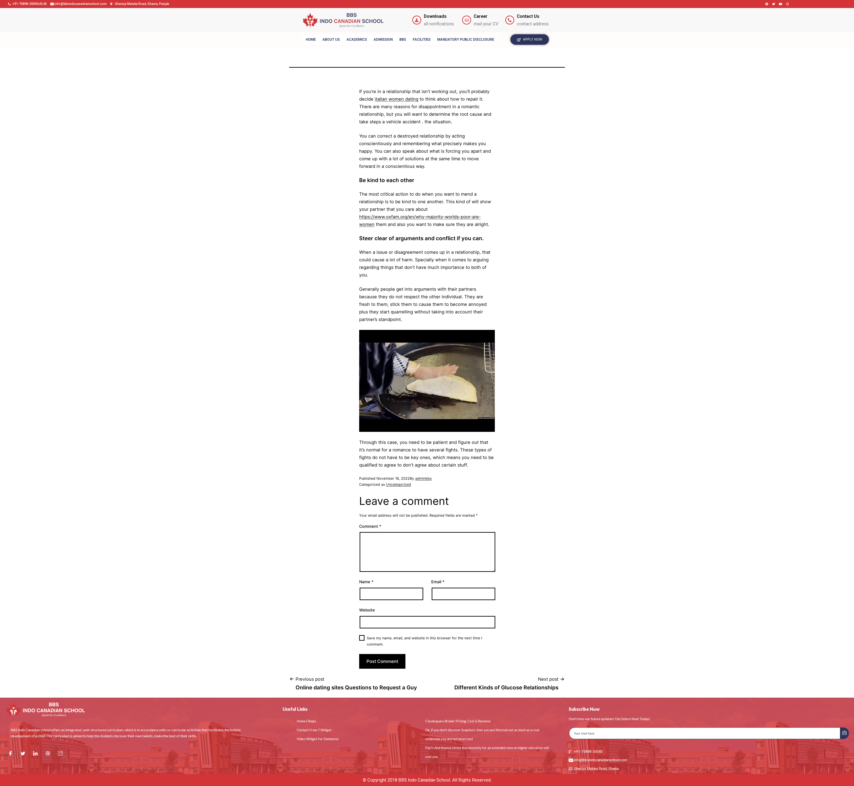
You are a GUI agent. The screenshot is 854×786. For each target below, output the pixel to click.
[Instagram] (787, 4)
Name (366, 581)
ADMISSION (383, 39)
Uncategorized (398, 484)
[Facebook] (767, 4)
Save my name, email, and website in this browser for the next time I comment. (424, 641)
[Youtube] (781, 4)
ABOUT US (331, 39)
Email (437, 581)
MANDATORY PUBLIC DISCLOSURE (465, 39)
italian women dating (396, 99)
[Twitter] (774, 4)
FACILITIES (422, 39)
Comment (370, 526)
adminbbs (423, 478)
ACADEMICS (356, 39)
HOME (311, 39)
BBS (402, 39)
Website (367, 610)
